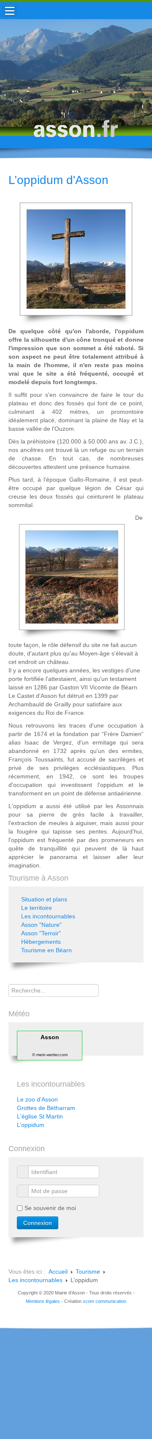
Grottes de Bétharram (46, 1107)
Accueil (58, 1271)
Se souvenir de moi (50, 1208)
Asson (50, 1037)
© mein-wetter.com (50, 1054)
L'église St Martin (40, 1116)
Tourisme (88, 1271)
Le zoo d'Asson (37, 1099)
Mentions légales (43, 1301)
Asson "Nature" (41, 924)
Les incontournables (48, 916)
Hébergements (41, 941)
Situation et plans (44, 899)
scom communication (104, 1301)
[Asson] (76, 132)
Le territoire (36, 907)
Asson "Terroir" (41, 933)
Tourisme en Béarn (46, 950)
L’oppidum (30, 1124)
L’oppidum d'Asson (58, 180)
